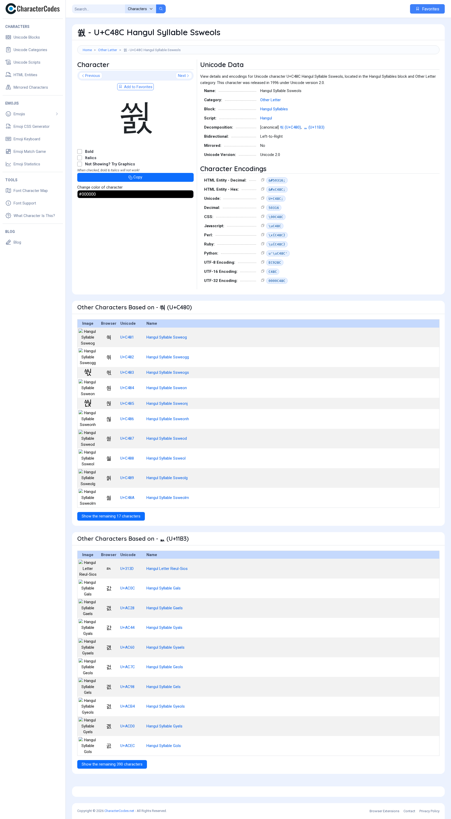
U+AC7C (127, 667)
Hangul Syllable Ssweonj (167, 403)
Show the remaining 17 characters (111, 516)
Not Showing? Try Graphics (110, 164)
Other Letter (107, 50)
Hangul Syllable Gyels (164, 726)
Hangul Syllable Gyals (164, 627)
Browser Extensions (384, 811)
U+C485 (127, 403)
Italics (90, 157)
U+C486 (127, 419)
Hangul (266, 118)
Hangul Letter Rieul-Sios (167, 568)
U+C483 (127, 372)
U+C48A (127, 497)
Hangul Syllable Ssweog (166, 337)
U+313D (127, 568)
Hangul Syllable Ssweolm (167, 497)
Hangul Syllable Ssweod (166, 438)
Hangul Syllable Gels (163, 686)
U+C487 (127, 438)
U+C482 (127, 357)
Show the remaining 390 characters (112, 764)
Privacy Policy (429, 811)
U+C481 (127, 337)
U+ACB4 (127, 706)
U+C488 (127, 458)
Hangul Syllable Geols (164, 667)
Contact (409, 811)
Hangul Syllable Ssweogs (167, 372)
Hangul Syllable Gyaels (165, 647)
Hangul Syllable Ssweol (166, 458)
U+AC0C (127, 588)
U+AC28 (127, 608)
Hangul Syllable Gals (163, 588)
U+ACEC (127, 745)
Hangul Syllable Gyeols (165, 706)
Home (87, 50)
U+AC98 (127, 686)
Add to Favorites (137, 87)
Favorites (430, 9)
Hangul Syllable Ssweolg (167, 477)
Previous (92, 75)
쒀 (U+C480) (290, 127)
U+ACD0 (127, 726)
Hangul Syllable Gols (163, 745)
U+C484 (127, 388)
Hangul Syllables (274, 109)
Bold (89, 151)
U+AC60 (127, 647)
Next (182, 75)
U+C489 (127, 477)
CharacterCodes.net (119, 811)
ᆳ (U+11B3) (314, 127)
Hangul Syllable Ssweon (166, 388)
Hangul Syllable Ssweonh (167, 419)
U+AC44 (127, 627)
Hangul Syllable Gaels (164, 608)
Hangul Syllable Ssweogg (167, 357)
